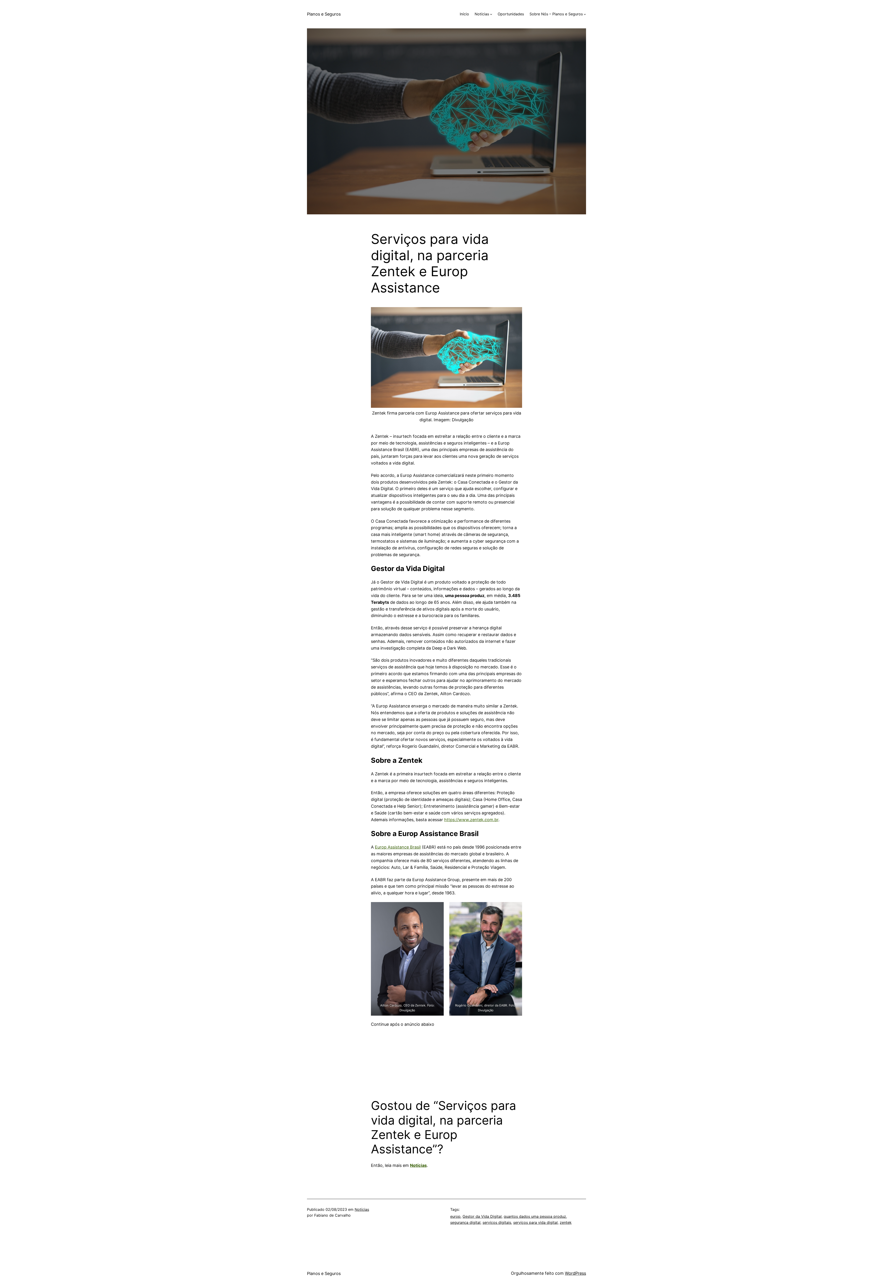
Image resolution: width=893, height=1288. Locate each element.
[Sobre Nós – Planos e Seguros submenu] (585, 14)
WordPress (575, 1273)
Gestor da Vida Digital (482, 1216)
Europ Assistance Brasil (398, 847)
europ (455, 1216)
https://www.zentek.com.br (471, 819)
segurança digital (465, 1222)
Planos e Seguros (324, 14)
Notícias (418, 1165)
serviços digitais (497, 1222)
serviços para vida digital (535, 1222)
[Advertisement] (446, 1060)
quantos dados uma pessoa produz (535, 1216)
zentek (566, 1222)
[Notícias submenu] (491, 14)
